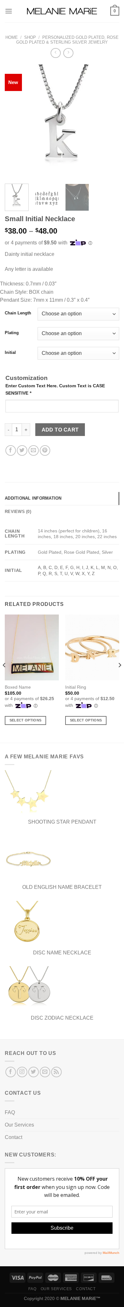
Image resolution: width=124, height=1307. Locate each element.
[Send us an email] (45, 1072)
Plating (12, 333)
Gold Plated (49, 552)
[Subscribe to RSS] (56, 1072)
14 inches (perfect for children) (69, 530)
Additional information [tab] (33, 498)
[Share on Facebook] (10, 450)
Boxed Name (18, 687)
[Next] (109, 121)
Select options (26, 720)
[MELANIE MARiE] (62, 11)
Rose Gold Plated (81, 552)
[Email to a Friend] (33, 450)
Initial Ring (75, 687)
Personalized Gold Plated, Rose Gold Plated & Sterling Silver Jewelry (67, 40)
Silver (107, 552)
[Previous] (15, 121)
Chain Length (18, 313)
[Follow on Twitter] (33, 1072)
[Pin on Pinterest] (45, 450)
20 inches (85, 536)
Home (11, 37)
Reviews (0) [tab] (18, 511)
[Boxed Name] (32, 647)
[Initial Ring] (92, 647)
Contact (13, 1137)
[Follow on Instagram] (22, 1072)
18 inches (63, 536)
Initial (10, 352)
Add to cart (60, 429)
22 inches (107, 536)
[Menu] (8, 11)
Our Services (19, 1125)
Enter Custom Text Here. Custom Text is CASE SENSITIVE (55, 389)
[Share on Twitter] (22, 450)
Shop (30, 37)
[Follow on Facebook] (10, 1072)
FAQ (10, 1112)
